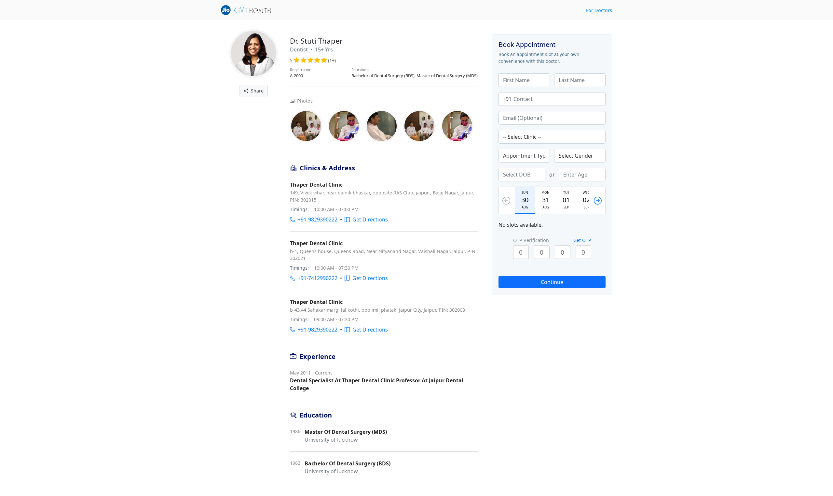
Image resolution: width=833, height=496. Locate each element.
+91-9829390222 (316, 219)
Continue (552, 282)
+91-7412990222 (316, 278)
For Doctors (599, 10)
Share (256, 91)
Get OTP (582, 240)
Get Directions (369, 219)
